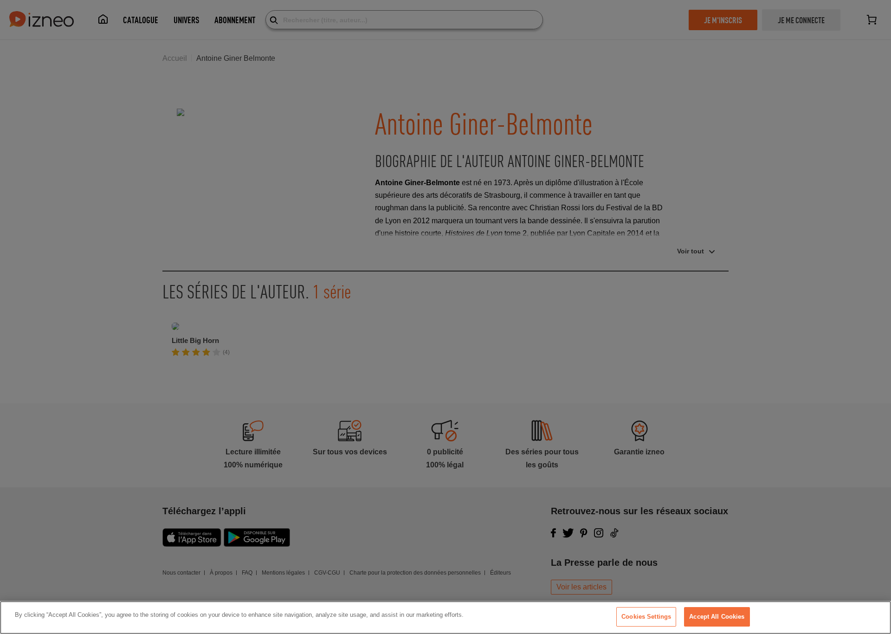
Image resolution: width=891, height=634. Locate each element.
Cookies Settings (646, 616)
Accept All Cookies (716, 616)
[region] (445, 617)
